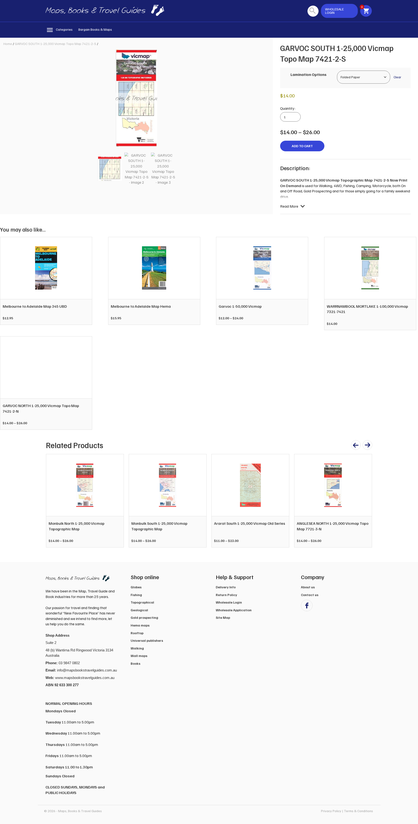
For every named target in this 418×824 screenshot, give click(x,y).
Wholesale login (334, 11)
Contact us (309, 595)
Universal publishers (147, 640)
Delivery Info (226, 587)
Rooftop (137, 633)
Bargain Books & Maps (95, 29)
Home (7, 44)
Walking (137, 648)
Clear (397, 77)
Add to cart (302, 146)
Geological (139, 610)
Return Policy (226, 595)
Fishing (136, 595)
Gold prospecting (144, 617)
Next (366, 501)
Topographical (142, 602)
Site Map (223, 617)
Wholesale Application (234, 610)
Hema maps (140, 625)
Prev (52, 501)
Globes (136, 587)
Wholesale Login (229, 602)
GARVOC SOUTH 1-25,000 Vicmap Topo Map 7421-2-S (55, 44)
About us (308, 587)
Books (135, 663)
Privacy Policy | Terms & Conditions (347, 811)
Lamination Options (309, 74)
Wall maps (139, 656)
